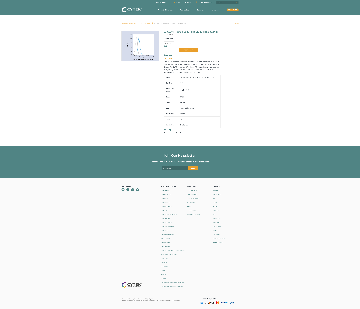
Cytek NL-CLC (165, 230)
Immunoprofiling (191, 210)
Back (236, 23)
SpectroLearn (216, 234)
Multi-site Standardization (193, 214)
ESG (214, 198)
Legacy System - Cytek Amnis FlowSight (172, 286)
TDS (165, 58)
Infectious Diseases (192, 194)
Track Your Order (205, 2)
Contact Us (215, 206)
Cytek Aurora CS (165, 202)
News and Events (217, 226)
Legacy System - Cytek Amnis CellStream (172, 282)
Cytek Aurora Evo (166, 194)
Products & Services (129, 23)
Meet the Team (216, 194)
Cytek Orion (164, 210)
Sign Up (193, 168)
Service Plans (164, 266)
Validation (163, 274)
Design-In (163, 278)
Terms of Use (216, 218)
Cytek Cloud (232, 10)
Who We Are (216, 190)
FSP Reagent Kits (165, 238)
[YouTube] (137, 189)
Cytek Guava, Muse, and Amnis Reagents (172, 250)
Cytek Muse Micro (166, 218)
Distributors (216, 210)
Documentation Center (219, 238)
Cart (178, 2)
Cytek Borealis (165, 190)
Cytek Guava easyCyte (167, 226)
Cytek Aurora (164, 198)
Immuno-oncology (192, 190)
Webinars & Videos (218, 242)
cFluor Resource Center (167, 234)
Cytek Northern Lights (167, 206)
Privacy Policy (216, 222)
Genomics (189, 206)
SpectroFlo (164, 262)
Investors (215, 230)
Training (163, 270)
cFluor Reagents (165, 242)
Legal (214, 214)
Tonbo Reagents (145, 23)
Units (166, 46)
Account (188, 2)
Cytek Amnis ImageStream (169, 214)
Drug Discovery (191, 202)
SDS (170, 58)
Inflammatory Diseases (193, 198)
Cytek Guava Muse (166, 222)
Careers (215, 202)
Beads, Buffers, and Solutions (169, 254)
